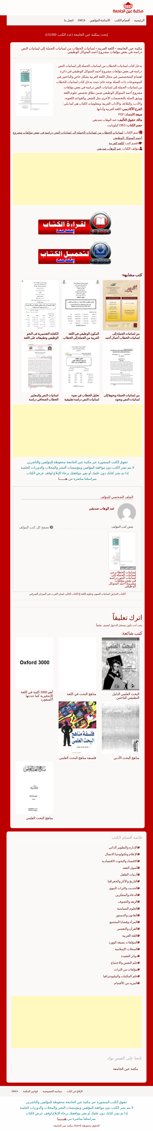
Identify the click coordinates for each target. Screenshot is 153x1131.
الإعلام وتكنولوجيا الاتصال (121, 854)
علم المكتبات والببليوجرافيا (120, 976)
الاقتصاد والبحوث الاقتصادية (120, 861)
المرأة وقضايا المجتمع (124, 922)
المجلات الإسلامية (126, 949)
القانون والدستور (127, 915)
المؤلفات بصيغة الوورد (123, 942)
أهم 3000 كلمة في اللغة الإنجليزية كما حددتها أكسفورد (37, 696)
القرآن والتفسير (127, 929)
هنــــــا (63, 478)
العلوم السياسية (127, 908)
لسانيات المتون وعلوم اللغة (95, 593)
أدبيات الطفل (129, 874)
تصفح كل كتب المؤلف (34, 527)
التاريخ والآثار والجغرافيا (123, 881)
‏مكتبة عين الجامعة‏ (125, 1069)
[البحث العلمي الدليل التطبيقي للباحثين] (120, 663)
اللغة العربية (106, 48)
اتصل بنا (69, 20)
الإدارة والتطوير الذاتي (123, 847)
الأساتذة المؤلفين (100, 20)
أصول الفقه (130, 868)
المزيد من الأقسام (126, 983)
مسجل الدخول (118, 625)
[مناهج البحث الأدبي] (120, 727)
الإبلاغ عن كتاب (75, 1091)
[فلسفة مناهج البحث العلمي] (77, 727)
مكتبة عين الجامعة (129, 48)
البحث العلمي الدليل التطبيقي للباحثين (125, 696)
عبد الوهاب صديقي (109, 148)
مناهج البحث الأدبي (126, 758)
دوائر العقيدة (129, 956)
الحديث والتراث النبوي (123, 888)
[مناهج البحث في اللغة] (77, 663)
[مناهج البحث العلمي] (34, 787)
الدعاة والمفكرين (126, 895)
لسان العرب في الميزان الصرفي (46, 593)
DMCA (81, 20)
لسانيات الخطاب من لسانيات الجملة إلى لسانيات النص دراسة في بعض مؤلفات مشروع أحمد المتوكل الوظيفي (122, 579)
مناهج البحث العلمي (39, 818)
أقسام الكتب (122, 20)
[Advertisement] (77, 179)
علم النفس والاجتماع (124, 963)
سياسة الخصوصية (52, 1091)
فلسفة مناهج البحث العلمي (77, 758)
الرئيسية (139, 20)
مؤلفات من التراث (126, 969)
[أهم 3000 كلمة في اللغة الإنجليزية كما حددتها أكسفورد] (34, 662)
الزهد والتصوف (128, 901)
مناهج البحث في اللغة (81, 694)
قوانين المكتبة (30, 1091)
